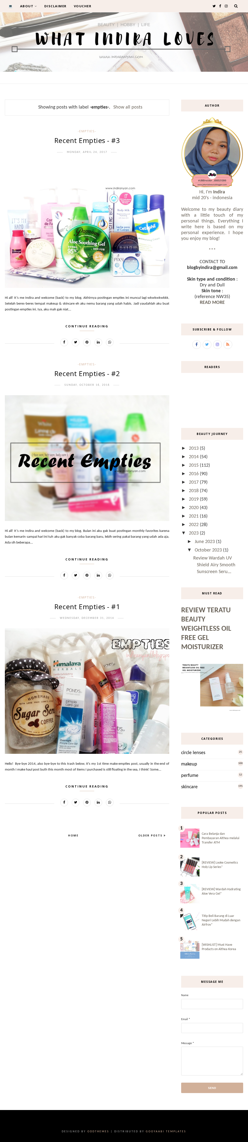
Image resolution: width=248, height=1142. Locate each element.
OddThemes (98, 1131)
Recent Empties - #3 (87, 140)
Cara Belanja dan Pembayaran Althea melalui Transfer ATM (220, 838)
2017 (194, 482)
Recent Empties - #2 (87, 373)
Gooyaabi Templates (166, 1131)
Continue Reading (86, 326)
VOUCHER (83, 6)
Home (73, 835)
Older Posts (151, 835)
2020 (194, 507)
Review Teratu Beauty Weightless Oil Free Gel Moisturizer (206, 629)
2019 (194, 499)
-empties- (87, 131)
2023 (194, 533)
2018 (194, 490)
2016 (194, 474)
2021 (194, 516)
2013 (194, 448)
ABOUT (27, 6)
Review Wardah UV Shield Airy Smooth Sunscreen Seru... (214, 565)
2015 (194, 465)
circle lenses (193, 752)
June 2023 (205, 541)
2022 (194, 524)
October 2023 (209, 550)
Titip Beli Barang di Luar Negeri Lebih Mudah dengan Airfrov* (221, 920)
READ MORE (212, 302)
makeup (189, 764)
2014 (194, 457)
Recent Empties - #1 (87, 606)
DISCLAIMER (55, 6)
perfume (189, 775)
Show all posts (127, 107)
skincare (189, 787)
